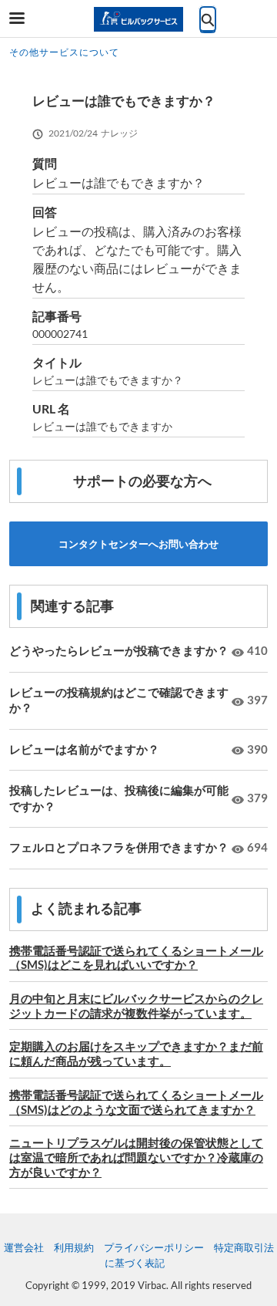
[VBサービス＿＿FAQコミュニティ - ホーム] (138, 19)
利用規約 (74, 1247)
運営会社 (24, 1247)
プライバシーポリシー (154, 1247)
